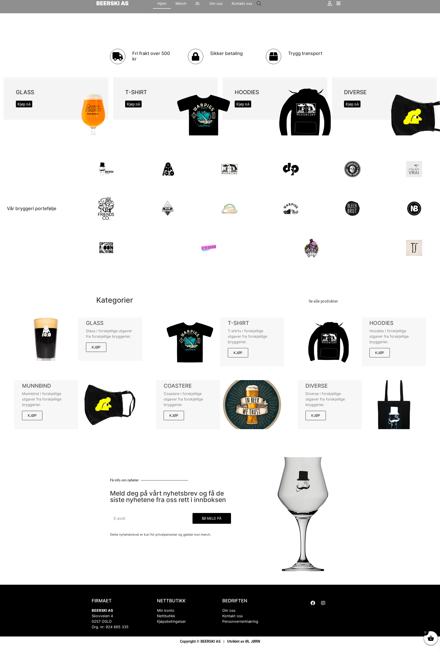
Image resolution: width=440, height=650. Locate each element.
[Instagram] (323, 603)
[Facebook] (312, 603)
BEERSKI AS (112, 3)
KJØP (96, 347)
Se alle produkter (323, 301)
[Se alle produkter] (341, 301)
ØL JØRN (252, 641)
